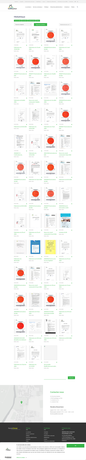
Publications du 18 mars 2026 (49, 286)
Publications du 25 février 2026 (65, 312)
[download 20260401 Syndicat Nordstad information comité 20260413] (41, 256)
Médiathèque (19, 17)
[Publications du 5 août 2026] (65, 35)
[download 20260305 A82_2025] (26, 309)
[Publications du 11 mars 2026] (65, 273)
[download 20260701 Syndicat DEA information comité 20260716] (56, 98)
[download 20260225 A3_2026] (56, 309)
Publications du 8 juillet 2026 (19, 101)
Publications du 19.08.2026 (17, 48)
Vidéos (38, 20)
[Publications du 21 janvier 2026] (20, 353)
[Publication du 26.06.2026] (20, 115)
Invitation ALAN (63, 232)
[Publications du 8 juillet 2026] (20, 88)
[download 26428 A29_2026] (56, 203)
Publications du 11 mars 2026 (65, 286)
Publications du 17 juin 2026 (49, 127)
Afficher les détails (20, 457)
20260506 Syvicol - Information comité (63, 206)
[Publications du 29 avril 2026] (20, 220)
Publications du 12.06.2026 (32, 154)
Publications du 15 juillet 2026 (50, 74)
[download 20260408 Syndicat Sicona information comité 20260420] (26, 256)
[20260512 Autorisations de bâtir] (35, 194)
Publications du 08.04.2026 (17, 259)
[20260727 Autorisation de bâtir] (20, 62)
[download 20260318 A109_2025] (26, 283)
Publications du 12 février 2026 (50, 338)
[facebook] (77, 1)
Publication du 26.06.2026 (20, 126)
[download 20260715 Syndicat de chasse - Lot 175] (56, 71)
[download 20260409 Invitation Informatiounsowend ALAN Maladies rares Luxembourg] (71, 230)
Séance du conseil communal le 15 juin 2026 (65, 154)
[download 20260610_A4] (56, 151)
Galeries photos (32, 20)
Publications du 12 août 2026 (34, 48)
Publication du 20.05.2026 (20, 206)
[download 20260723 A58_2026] (26, 71)
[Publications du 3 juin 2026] (35, 168)
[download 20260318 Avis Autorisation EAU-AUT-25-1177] (56, 283)
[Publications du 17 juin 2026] (50, 115)
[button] (21, 402)
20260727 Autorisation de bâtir (20, 74)
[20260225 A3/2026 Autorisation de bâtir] (50, 300)
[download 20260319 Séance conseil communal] (41, 283)
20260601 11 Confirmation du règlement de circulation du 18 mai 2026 (20, 154)
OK (75, 445)
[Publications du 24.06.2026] (35, 115)
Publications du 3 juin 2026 (35, 179)
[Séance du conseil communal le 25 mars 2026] (35, 273)
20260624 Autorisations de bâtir (65, 101)
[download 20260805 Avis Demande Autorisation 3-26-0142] (71, 45)
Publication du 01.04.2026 (35, 258)
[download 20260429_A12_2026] (41, 203)
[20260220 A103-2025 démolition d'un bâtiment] (20, 326)
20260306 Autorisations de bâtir (20, 312)
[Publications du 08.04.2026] (20, 247)
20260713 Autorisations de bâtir (65, 74)
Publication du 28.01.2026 (65, 338)
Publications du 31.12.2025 (32, 365)
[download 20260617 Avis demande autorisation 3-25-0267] (56, 124)
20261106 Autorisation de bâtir (50, 154)
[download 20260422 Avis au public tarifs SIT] (41, 230)
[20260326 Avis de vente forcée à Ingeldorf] (50, 247)
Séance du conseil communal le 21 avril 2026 (50, 233)
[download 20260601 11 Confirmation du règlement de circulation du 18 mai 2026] (26, 151)
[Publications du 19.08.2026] (20, 35)
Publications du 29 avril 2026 (19, 233)
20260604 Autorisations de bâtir (20, 180)
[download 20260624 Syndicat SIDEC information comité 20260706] (41, 124)
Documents (24, 20)
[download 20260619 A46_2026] (71, 98)
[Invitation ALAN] (65, 220)
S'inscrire (71, 377)
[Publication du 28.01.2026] (65, 326)
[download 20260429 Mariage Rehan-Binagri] (26, 230)
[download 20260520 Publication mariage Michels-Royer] (26, 203)
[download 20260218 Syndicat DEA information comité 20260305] (41, 336)
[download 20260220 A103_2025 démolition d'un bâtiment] (26, 336)
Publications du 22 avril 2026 (34, 233)
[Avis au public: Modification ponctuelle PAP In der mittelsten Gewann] (50, 353)
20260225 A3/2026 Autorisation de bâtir (49, 312)
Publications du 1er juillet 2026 (50, 101)
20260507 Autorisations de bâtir (50, 206)
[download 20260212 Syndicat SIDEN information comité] (56, 336)
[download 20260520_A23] (56, 177)
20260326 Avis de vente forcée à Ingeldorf (50, 259)
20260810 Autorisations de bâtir (50, 48)
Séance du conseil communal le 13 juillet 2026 (34, 101)
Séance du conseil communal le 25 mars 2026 (35, 286)
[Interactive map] (21, 404)
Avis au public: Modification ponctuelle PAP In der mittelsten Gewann (50, 365)
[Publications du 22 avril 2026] (35, 220)
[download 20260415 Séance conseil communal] (56, 230)
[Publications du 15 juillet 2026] (50, 62)
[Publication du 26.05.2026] (65, 168)
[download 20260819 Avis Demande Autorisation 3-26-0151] (26, 45)
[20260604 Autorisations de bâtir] (20, 168)
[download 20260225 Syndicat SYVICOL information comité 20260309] (71, 309)
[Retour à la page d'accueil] (13, 7)
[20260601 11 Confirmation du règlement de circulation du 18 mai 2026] (20, 141)
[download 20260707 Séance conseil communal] (41, 98)
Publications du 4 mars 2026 (34, 312)
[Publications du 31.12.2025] (35, 353)
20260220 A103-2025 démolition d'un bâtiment (20, 338)
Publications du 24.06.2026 (32, 127)
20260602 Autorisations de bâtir (50, 180)
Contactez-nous (57, 392)
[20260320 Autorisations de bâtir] (20, 273)
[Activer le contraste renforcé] (76, 2)
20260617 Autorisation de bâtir (65, 127)
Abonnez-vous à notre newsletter (22, 377)
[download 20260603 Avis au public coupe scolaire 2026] (41, 177)
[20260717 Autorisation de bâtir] (35, 62)
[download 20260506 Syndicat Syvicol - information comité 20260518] (71, 203)
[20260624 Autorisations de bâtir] (65, 88)
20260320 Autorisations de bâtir (20, 286)
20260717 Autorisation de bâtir (35, 74)
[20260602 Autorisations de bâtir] (50, 168)
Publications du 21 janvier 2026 (20, 365)
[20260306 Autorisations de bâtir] (20, 300)
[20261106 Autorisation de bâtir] (50, 141)
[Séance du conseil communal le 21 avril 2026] (50, 220)
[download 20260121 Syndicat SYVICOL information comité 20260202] (26, 362)
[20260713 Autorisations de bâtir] (65, 62)
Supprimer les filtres (40, 24)
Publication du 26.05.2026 (65, 179)
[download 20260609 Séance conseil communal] (71, 151)
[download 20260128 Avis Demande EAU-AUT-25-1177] (71, 336)
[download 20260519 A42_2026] (26, 177)
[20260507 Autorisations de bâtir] (50, 194)
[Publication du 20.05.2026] (20, 194)
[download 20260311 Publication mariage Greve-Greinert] (71, 283)
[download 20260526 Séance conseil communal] (71, 177)
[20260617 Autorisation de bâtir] (65, 115)
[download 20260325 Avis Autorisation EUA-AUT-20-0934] (71, 256)
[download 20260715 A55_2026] (71, 71)
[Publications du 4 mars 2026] (35, 300)
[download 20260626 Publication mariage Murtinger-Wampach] (26, 124)
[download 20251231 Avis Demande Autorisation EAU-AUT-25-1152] (41, 362)
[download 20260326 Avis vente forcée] (56, 256)
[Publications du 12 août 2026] (35, 35)
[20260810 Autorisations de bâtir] (50, 35)
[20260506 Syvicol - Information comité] (65, 194)
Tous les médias (18, 20)
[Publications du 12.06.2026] (35, 141)
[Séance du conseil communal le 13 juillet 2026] (35, 88)
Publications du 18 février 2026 (35, 338)
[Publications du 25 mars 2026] (65, 247)
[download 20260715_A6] (41, 71)
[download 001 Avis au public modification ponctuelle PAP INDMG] (56, 362)
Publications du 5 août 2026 (64, 48)
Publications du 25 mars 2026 (65, 259)
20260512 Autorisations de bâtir (35, 206)
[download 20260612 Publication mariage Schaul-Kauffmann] (41, 151)
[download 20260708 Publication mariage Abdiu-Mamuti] (26, 98)
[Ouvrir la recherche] (77, 7)
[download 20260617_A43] (71, 124)
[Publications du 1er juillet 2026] (50, 88)
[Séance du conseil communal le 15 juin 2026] (65, 141)
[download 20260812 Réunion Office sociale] (41, 45)
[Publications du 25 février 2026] (65, 300)
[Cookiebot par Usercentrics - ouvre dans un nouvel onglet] (8, 457)
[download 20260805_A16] (56, 45)
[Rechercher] (70, 25)
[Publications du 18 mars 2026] (50, 273)
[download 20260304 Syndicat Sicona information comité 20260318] (41, 309)
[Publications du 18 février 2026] (35, 326)
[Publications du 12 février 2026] (50, 326)
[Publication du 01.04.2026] (35, 247)
